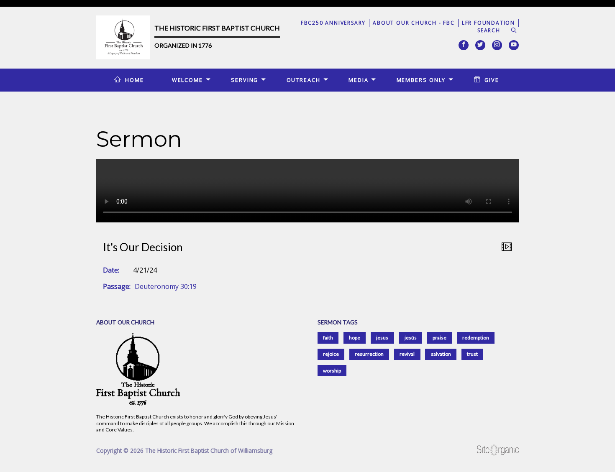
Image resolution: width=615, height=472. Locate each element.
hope (354, 337)
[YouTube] (514, 45)
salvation (441, 354)
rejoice (331, 354)
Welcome (187, 80)
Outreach (303, 80)
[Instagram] (497, 45)
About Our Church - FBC (414, 22)
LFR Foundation (488, 22)
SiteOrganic (498, 450)
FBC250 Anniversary (333, 22)
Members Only (421, 80)
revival (407, 354)
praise (439, 337)
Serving (244, 80)
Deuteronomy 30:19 (166, 286)
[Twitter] (480, 45)
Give (491, 80)
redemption (475, 337)
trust (472, 354)
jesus (382, 337)
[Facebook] (464, 45)
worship (332, 370)
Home (134, 80)
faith (328, 337)
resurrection (369, 354)
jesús (411, 337)
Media (358, 80)
